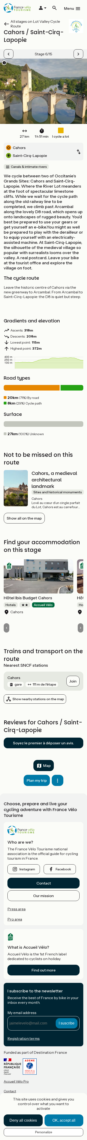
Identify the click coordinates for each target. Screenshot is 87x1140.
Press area (16, 909)
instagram (27, 869)
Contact (43, 883)
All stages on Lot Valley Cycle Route (35, 23)
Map (47, 765)
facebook (63, 869)
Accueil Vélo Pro (16, 1081)
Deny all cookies (23, 1120)
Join (73, 681)
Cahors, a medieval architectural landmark (54, 480)
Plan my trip (37, 780)
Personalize (43, 1132)
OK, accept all (63, 1120)
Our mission (43, 895)
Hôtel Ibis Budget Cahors (28, 597)
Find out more (44, 970)
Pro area (14, 919)
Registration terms (23, 1038)
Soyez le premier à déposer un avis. (43, 743)
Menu (69, 8)
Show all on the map (24, 518)
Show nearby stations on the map (38, 699)
